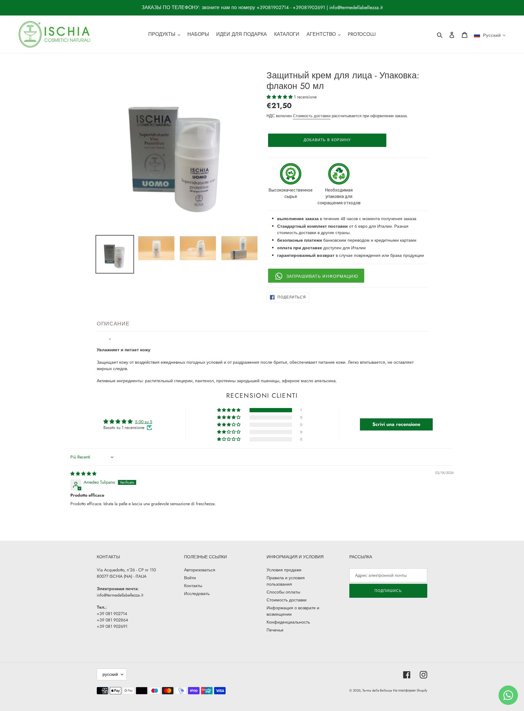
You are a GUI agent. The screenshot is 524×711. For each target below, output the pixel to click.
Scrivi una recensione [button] (396, 424)
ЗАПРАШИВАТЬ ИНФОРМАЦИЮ (322, 276)
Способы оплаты (283, 592)
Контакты (193, 586)
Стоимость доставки (312, 116)
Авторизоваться (199, 570)
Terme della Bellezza (377, 690)
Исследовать (197, 593)
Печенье (275, 630)
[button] (280, 97)
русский (110, 674)
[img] (83, 474)
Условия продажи (284, 570)
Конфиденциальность (288, 622)
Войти (190, 578)
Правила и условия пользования (286, 581)
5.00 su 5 (143, 422)
